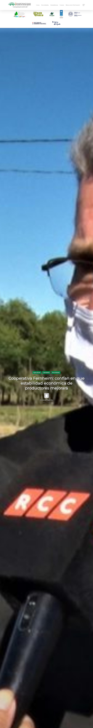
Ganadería (46, 372)
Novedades (55, 372)
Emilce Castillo (46, 400)
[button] (84, 5)
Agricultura (36, 372)
